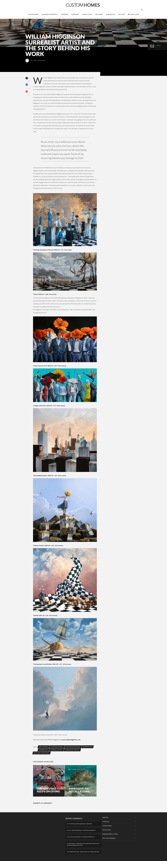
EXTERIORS (75, 14)
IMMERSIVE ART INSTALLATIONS (79, 790)
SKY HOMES (99, 14)
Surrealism (87, 746)
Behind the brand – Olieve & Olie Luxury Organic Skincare (84, 851)
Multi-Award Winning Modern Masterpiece (81, 823)
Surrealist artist (72, 750)
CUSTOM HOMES (33, 14)
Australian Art (57, 746)
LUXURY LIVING (87, 14)
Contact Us (105, 821)
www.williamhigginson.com (71, 740)
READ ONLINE (110, 14)
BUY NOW (121, 14)
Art (28, 29)
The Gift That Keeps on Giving (48, 790)
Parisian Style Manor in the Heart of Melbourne (83, 830)
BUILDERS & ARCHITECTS (50, 14)
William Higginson (41, 753)
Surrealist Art (56, 750)
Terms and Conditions (108, 838)
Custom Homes (107, 825)
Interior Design (47, 29)
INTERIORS (64, 14)
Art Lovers (43, 746)
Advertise (105, 817)
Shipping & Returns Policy (110, 834)
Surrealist (43, 750)
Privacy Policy (106, 830)
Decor (35, 29)
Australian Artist (73, 746)
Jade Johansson (39, 60)
